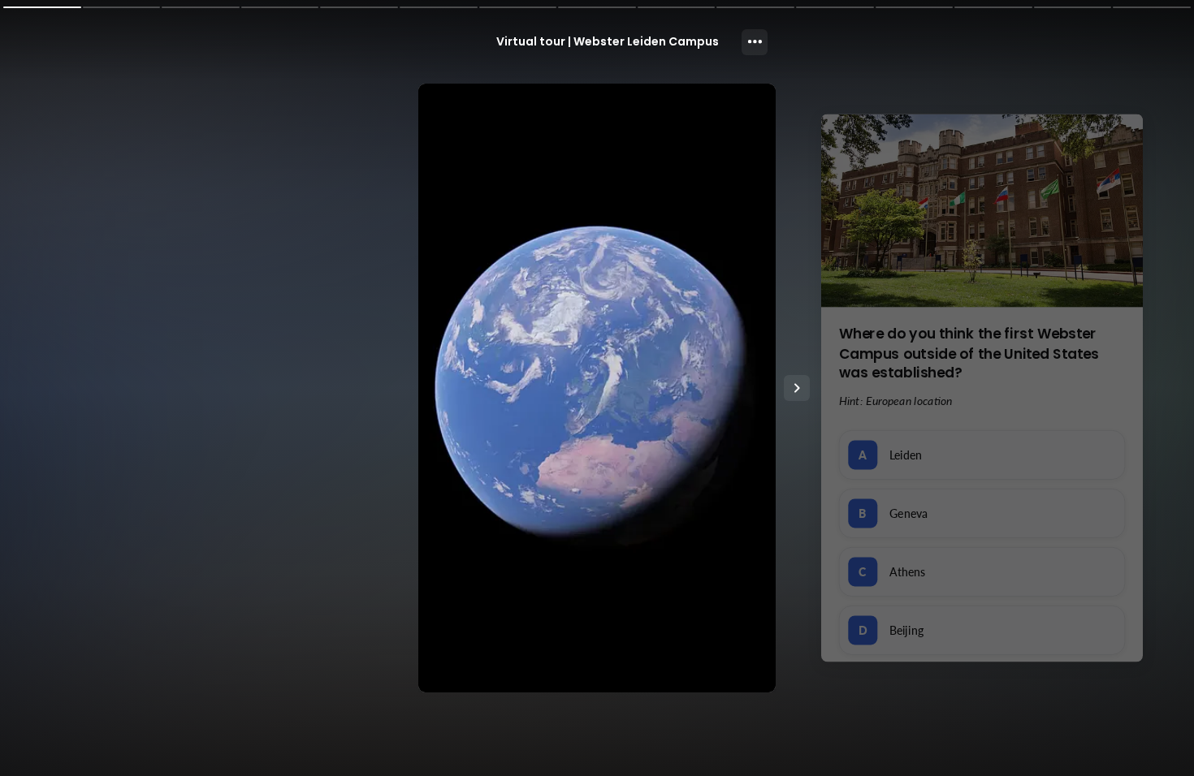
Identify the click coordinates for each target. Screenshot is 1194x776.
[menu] (755, 42)
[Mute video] (761, 650)
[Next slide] (797, 388)
